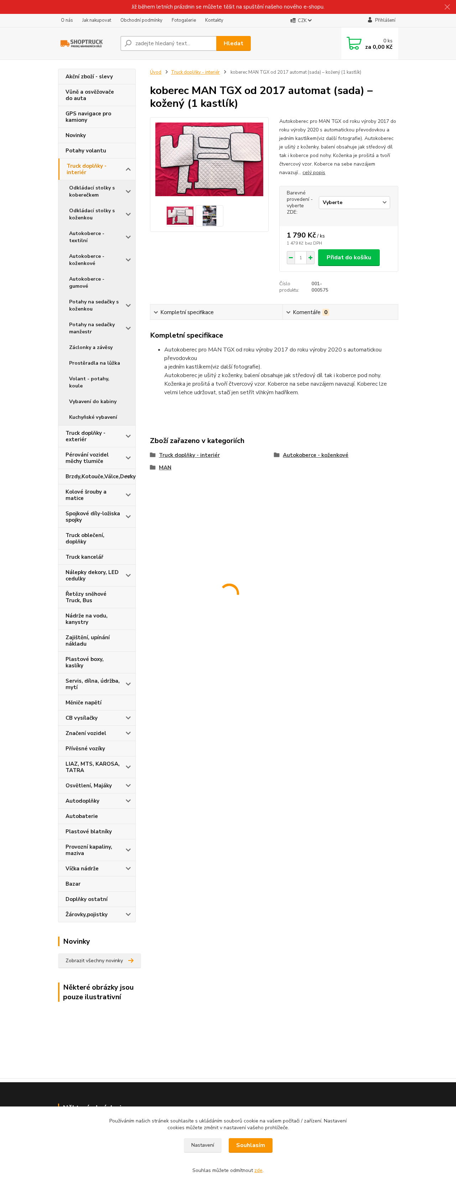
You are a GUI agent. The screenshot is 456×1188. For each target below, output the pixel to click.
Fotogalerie (184, 20)
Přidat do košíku (349, 257)
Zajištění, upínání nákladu (88, 640)
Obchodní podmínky (141, 20)
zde (258, 1170)
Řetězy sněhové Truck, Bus (86, 597)
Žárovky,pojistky (87, 914)
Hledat (233, 43)
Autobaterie (82, 816)
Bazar (73, 883)
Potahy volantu (86, 150)
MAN (165, 467)
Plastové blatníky (89, 831)
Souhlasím (250, 1145)
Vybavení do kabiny (92, 401)
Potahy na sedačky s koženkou (94, 305)
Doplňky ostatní (87, 899)
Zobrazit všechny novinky (94, 960)
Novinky (76, 135)
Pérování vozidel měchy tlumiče (87, 458)
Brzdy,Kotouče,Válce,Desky (101, 476)
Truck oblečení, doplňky (85, 538)
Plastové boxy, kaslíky (85, 662)
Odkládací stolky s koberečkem (92, 191)
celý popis (313, 172)
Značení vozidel (86, 733)
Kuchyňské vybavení (93, 417)
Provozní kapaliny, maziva (89, 850)
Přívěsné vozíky (85, 748)
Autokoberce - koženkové (86, 260)
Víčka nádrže (82, 868)
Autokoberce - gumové (86, 283)
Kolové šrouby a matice (86, 495)
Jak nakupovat (96, 20)
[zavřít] (447, 7)
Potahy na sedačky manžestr (92, 328)
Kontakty (214, 20)
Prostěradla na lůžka (94, 363)
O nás (67, 20)
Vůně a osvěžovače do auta (90, 95)
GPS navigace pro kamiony (88, 117)
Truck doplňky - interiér (87, 169)
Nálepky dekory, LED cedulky (92, 575)
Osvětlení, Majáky (89, 785)
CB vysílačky (82, 717)
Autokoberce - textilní (86, 237)
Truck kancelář (84, 557)
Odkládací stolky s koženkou (92, 214)
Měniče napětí (84, 702)
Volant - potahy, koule (89, 382)
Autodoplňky (82, 800)
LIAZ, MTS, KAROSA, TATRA (93, 767)
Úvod (155, 72)
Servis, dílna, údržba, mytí (93, 684)
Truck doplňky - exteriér (85, 436)
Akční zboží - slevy (89, 76)
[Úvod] (86, 43)
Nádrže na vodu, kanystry (87, 619)
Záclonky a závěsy (91, 347)
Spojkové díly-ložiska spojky (93, 516)
